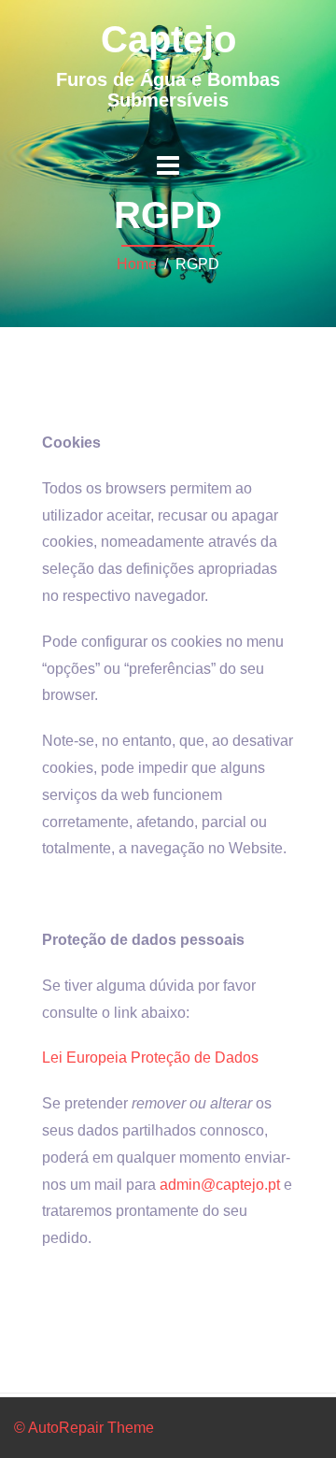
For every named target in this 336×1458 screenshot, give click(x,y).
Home (137, 264)
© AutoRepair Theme (84, 1428)
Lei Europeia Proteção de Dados (150, 1057)
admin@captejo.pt (220, 1185)
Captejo (168, 39)
